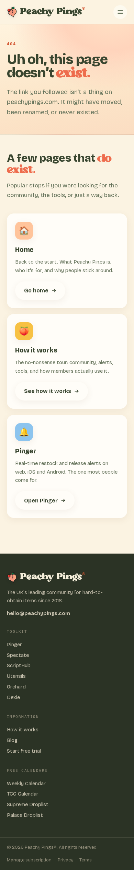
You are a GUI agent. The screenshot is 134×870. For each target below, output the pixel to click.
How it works (22, 730)
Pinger (14, 644)
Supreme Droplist (27, 804)
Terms (85, 860)
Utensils (16, 676)
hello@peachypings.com (38, 613)
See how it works (47, 391)
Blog (12, 740)
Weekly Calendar (26, 783)
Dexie (13, 697)
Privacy (66, 860)
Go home (36, 290)
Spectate (18, 655)
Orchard (16, 687)
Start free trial (24, 751)
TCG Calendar (22, 794)
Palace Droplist (25, 815)
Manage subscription (29, 860)
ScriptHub (19, 665)
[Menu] (120, 12)
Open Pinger (41, 500)
